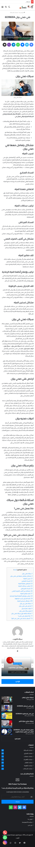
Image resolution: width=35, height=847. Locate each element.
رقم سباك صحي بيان (25, 611)
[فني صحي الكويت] (26, 7)
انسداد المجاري (27, 581)
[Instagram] (5, 842)
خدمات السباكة (14, 12)
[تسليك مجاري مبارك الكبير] (6, 723)
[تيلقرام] (13, 45)
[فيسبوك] (31, 45)
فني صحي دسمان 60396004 (25, 706)
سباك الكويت (17, 639)
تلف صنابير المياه (26, 593)
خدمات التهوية (28, 765)
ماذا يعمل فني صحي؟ (25, 616)
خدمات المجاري (28, 753)
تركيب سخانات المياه (25, 586)
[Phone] (5, 832)
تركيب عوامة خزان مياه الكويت (17, 667)
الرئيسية (21, 12)
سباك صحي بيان (27, 573)
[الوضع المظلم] (9, 7)
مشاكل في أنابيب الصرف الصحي (22, 591)
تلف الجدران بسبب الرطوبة (23, 598)
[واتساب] (18, 45)
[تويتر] (27, 45)
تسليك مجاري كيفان (28, 697)
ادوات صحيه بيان (27, 608)
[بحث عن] (6, 7)
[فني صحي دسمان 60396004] (6, 708)
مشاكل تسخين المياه (24, 601)
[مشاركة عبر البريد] (5, 45)
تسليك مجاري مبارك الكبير (26, 721)
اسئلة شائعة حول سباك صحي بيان (21, 613)
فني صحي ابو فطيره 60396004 (25, 713)
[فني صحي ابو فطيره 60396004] (6, 716)
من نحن (30, 825)
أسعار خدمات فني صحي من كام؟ (21, 618)
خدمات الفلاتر (28, 762)
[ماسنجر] (22, 45)
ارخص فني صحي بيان (25, 606)
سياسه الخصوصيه (27, 822)
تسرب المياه (27, 578)
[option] (17, 665)
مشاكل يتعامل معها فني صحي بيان (21, 576)
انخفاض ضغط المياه (25, 583)
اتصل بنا (30, 819)
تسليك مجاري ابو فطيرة (24, 1)
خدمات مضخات (28, 756)
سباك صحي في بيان (26, 603)
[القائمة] (2, 7)
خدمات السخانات (27, 768)
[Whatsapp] (5, 837)
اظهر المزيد (18, 738)
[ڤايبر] (9, 45)
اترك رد (17, 681)
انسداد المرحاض (26, 588)
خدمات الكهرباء (28, 759)
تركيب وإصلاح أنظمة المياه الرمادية (21, 596)
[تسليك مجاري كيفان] (6, 700)
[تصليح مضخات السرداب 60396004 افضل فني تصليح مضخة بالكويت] (6, 732)
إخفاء (15, 569)
